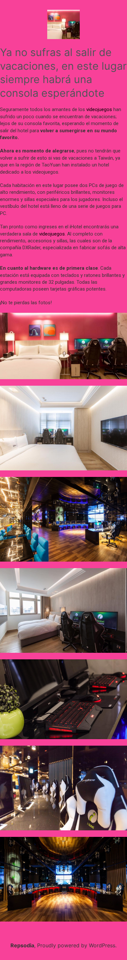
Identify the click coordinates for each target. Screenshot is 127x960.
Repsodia (22, 945)
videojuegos (99, 109)
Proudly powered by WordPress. (77, 945)
